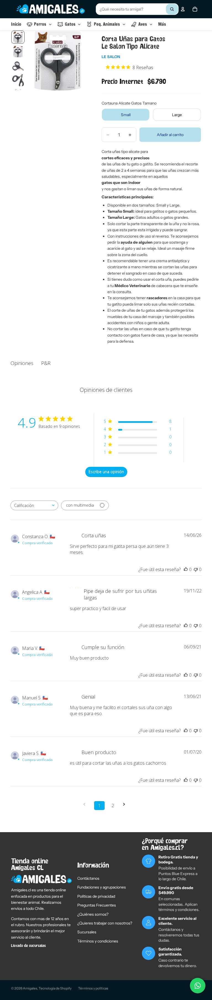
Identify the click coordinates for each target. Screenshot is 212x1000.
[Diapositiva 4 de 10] (18, 80)
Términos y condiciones (97, 941)
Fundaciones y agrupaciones (101, 887)
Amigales (30, 988)
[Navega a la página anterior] (86, 804)
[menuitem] (162, 24)
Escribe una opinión (106, 471)
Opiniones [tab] (21, 363)
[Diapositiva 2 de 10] (18, 51)
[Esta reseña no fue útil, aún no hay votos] (196, 569)
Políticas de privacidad (96, 896)
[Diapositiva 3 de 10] (18, 66)
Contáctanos (88, 878)
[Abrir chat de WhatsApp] (197, 985)
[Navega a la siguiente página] (126, 804)
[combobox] (137, 9)
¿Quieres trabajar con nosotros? (104, 923)
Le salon (111, 56)
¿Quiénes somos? (92, 914)
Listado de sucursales (28, 946)
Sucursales (86, 931)
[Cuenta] (183, 9)
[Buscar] (172, 9)
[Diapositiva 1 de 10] (18, 37)
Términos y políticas (93, 988)
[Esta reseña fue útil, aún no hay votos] (186, 569)
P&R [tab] (46, 363)
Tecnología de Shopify (55, 988)
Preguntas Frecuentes (96, 905)
